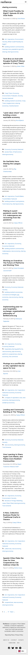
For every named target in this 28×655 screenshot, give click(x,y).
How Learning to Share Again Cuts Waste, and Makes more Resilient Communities (13, 457)
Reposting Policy (9, 635)
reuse (4, 503)
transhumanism (14, 106)
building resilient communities (14, 47)
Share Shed (10, 503)
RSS (18, 643)
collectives (8, 548)
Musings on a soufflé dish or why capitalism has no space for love (14, 365)
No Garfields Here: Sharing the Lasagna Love (11, 163)
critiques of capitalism (12, 397)
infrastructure (17, 152)
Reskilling (19, 501)
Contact (14, 640)
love (21, 397)
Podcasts (14, 96)
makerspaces (6, 251)
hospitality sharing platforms (14, 349)
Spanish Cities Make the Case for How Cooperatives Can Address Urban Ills (13, 561)
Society (4, 42)
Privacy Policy (19, 635)
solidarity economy (8, 403)
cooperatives (9, 602)
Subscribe (12, 643)
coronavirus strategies (9, 295)
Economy (16, 93)
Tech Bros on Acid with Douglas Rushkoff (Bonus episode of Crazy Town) (14, 61)
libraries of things (10, 501)
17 (8, 612)
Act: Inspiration (9, 39)
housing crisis (6, 49)
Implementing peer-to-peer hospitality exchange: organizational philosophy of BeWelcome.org (14, 311)
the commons (13, 356)
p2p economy (16, 351)
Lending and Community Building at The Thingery (13, 410)
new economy (15, 251)
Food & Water (19, 196)
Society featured (7, 98)
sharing (4, 52)
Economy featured (17, 149)
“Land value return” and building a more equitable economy (13, 115)
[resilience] (6, 2)
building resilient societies (13, 101)
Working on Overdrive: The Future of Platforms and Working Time (13, 262)
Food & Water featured (9, 199)
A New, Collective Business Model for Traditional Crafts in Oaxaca (11, 516)
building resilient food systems (14, 201)
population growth (17, 49)
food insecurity (7, 204)
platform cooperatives (9, 354)
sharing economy (13, 52)
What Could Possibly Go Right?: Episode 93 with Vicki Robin (13, 13)
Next (12, 612)
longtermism (11, 103)
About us (6, 640)
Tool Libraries (6, 447)
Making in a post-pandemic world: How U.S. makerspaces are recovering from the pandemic (12, 215)
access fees (8, 152)
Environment (19, 39)
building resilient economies (13, 292)
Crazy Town (8, 93)
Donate (21, 640)
